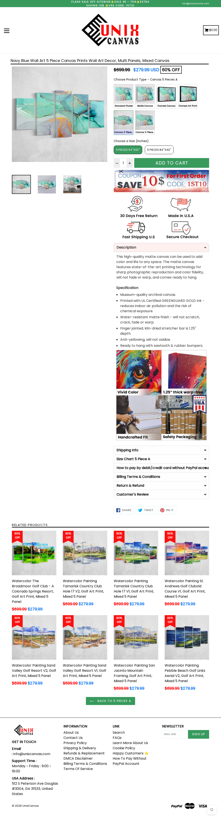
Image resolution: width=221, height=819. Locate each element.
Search (119, 732)
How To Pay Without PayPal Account (130, 761)
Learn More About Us (130, 742)
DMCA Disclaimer (78, 758)
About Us (71, 732)
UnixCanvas (30, 806)
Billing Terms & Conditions (85, 763)
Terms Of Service (78, 768)
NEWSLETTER (173, 726)
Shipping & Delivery (79, 748)
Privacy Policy (75, 742)
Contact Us (73, 737)
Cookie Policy (124, 748)
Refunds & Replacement (84, 753)
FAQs (117, 737)
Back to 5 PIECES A (113, 701)
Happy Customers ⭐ (131, 753)
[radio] (123, 96)
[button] (161, 247)
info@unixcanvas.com (195, 3)
